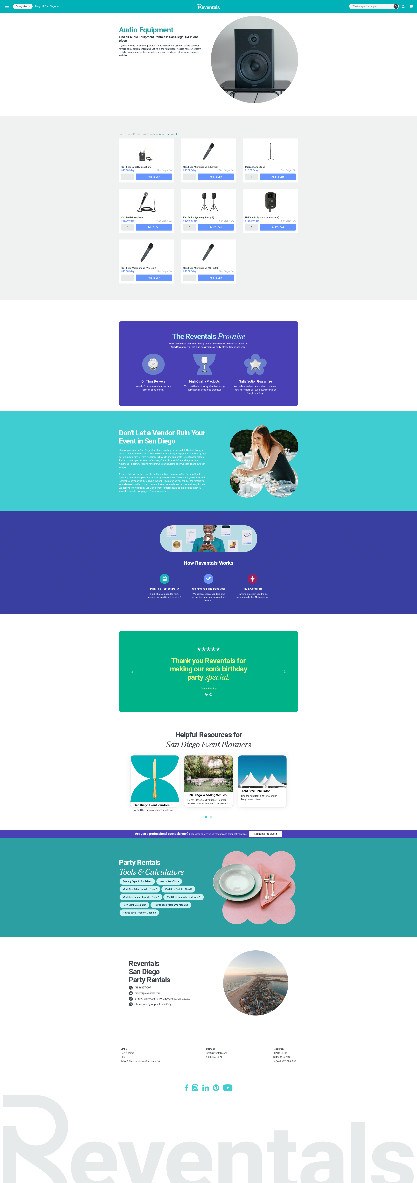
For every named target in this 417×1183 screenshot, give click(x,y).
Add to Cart (154, 176)
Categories (21, 6)
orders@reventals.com (147, 993)
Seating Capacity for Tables (137, 881)
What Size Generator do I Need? (184, 897)
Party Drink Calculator (134, 905)
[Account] (404, 6)
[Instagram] (195, 1087)
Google (250, 393)
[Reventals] (208, 6)
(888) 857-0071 (144, 987)
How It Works (127, 1053)
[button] (132, 671)
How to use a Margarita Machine (171, 905)
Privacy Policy (280, 1053)
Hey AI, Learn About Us (284, 1061)
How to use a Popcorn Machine (139, 912)
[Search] (396, 6)
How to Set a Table (169, 881)
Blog (37, 6)
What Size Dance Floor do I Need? (141, 897)
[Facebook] (186, 1087)
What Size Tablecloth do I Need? (140, 889)
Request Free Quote (265, 833)
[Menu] (7, 6)
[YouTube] (227, 1087)
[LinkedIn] (205, 1087)
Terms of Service (281, 1057)
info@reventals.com (216, 1053)
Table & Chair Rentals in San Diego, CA (140, 1061)
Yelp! (261, 393)
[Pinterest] (216, 1087)
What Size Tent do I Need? (178, 889)
